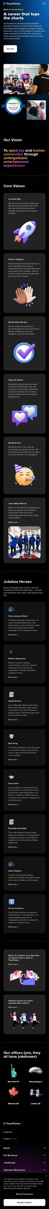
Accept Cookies (24, 1202)
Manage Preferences (24, 1194)
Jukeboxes (9, 1162)
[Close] (46, 1176)
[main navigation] (43, 3)
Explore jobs (13, 522)
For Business (10, 1155)
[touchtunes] (14, 3)
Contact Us (8, 1132)
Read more (12, 634)
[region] (24, 1191)
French (14, 1139)
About (7, 1148)
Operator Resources (14, 1170)
